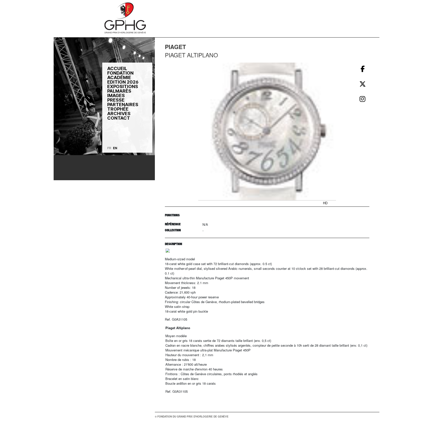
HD (325, 202)
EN (115, 148)
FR (109, 148)
